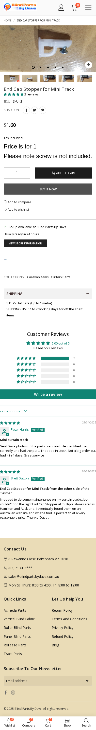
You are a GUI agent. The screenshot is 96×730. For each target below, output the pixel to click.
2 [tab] (40, 67)
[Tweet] (34, 110)
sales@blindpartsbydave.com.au (33, 576)
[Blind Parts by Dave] (14, 6)
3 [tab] (48, 67)
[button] (14, 94)
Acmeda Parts (15, 610)
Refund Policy (62, 636)
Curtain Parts (60, 277)
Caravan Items (38, 277)
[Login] (61, 7)
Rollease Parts (15, 645)
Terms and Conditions (69, 619)
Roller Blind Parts (17, 627)
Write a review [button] (48, 394)
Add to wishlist (18, 209)
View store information (25, 243)
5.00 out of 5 (61, 343)
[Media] (88, 65)
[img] (10, 423)
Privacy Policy (62, 627)
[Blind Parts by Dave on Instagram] (13, 693)
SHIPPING (14, 293)
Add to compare (19, 202)
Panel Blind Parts (17, 636)
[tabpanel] (48, 48)
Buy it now (48, 189)
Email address (16, 680)
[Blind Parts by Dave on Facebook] (5, 693)
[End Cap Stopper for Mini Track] (48, 48)
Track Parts (13, 653)
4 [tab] (55, 67)
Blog (55, 645)
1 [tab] (33, 67)
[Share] (26, 110)
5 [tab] (62, 67)
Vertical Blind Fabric (19, 619)
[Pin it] (42, 110)
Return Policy (62, 610)
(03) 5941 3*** (20, 568)
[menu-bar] (88, 8)
